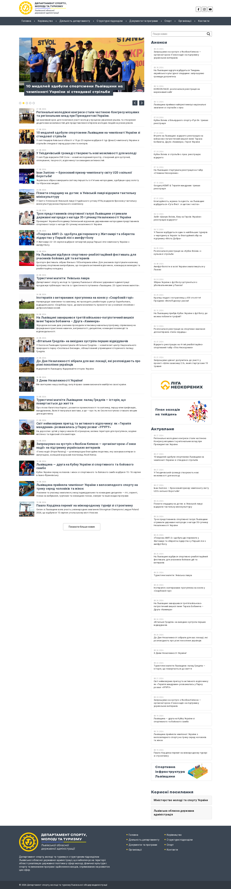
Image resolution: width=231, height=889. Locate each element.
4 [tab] (30, 103)
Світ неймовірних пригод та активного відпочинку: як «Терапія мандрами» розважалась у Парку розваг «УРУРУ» (83, 425)
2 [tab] (23, 103)
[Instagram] (204, 9)
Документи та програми (143, 21)
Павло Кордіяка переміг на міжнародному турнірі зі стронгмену (84, 505)
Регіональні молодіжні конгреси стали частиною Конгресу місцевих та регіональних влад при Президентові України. (87, 114)
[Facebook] (198, 9)
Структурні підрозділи (110, 21)
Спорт (168, 21)
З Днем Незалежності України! (60, 380)
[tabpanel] (81, 65)
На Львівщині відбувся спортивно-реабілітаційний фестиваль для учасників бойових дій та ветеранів (86, 256)
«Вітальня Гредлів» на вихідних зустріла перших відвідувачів (82, 341)
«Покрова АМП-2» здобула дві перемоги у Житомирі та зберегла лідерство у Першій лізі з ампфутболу (85, 235)
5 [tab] (34, 103)
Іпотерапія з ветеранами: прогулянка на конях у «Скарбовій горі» (85, 297)
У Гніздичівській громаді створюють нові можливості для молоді (86, 153)
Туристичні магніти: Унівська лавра (62, 278)
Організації (184, 21)
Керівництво (45, 21)
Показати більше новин (82, 526)
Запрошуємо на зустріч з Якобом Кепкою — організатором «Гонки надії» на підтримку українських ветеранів (86, 445)
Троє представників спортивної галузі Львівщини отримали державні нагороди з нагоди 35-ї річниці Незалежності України (83, 215)
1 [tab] (20, 103)
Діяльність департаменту (75, 21)
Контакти (203, 21)
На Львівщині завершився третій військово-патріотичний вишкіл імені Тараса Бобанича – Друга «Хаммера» (85, 319)
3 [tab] (27, 103)
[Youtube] (210, 9)
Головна (26, 21)
